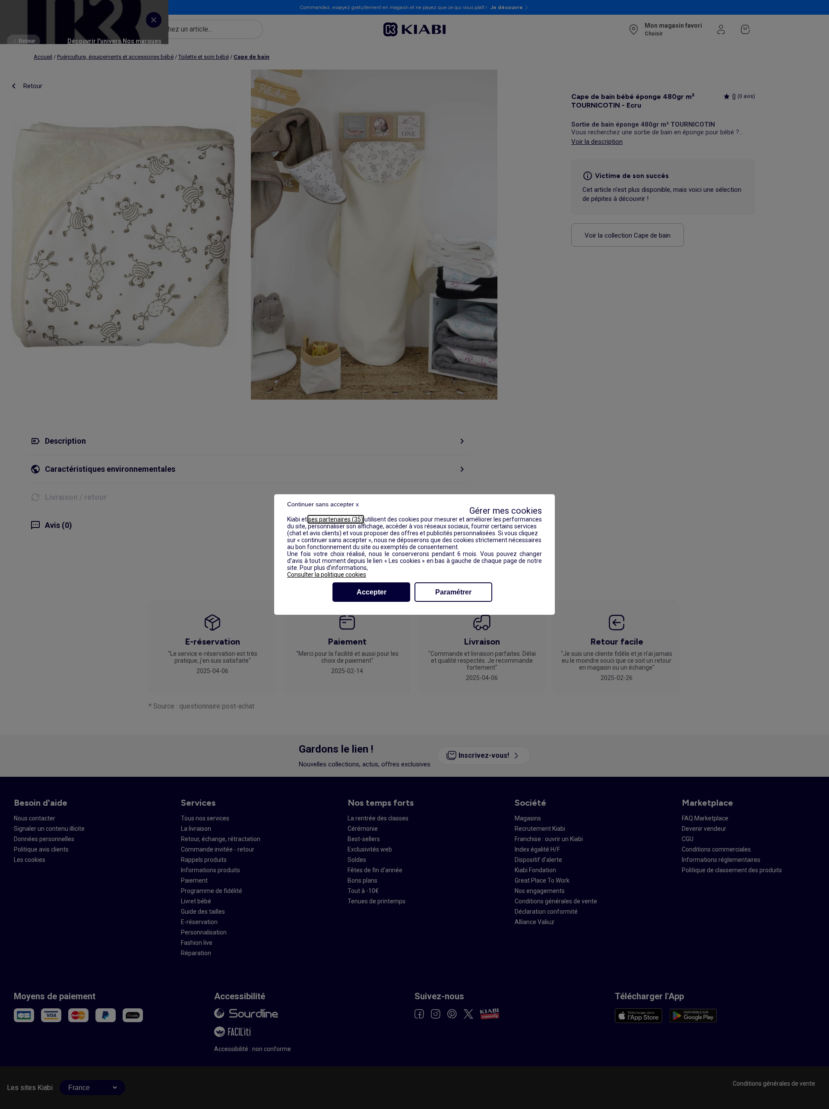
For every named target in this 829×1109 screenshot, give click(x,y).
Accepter (371, 592)
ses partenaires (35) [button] (335, 519)
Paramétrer (453, 592)
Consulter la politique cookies (326, 574)
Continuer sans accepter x (323, 504)
